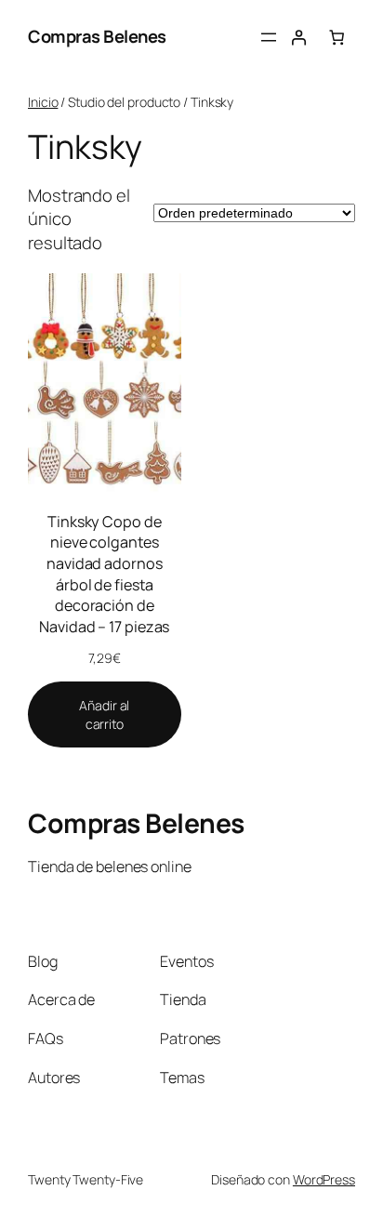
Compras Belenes (97, 36)
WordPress (324, 1179)
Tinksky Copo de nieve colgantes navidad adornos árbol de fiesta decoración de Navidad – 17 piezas (104, 574)
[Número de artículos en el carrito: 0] (336, 37)
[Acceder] (298, 37)
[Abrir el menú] (269, 37)
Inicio (43, 102)
